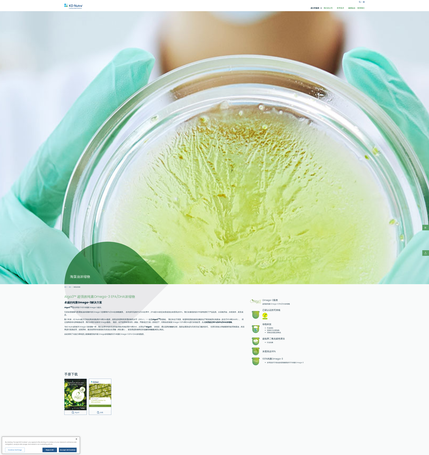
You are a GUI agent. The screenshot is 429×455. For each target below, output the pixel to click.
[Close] (76, 439)
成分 (70, 287)
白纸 (101, 412)
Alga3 (77, 412)
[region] (41, 445)
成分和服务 (315, 8)
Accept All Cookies (67, 450)
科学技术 (340, 8)
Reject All (50, 450)
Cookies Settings (15, 450)
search (360, 2)
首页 (65, 287)
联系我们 (361, 8)
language (363, 2)
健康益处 (351, 8)
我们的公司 (328, 8)
